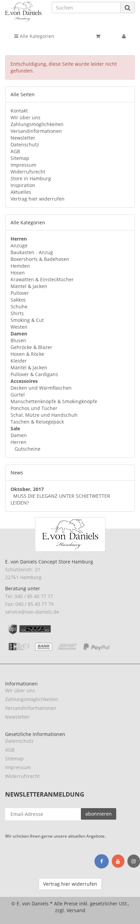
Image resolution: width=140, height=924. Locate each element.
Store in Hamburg (31, 178)
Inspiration (23, 185)
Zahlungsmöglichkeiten (37, 124)
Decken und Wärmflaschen (41, 388)
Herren (19, 442)
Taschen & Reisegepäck (37, 421)
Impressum (23, 165)
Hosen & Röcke (27, 354)
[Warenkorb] (98, 36)
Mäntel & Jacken (29, 286)
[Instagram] (133, 861)
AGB (15, 151)
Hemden (20, 266)
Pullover (20, 293)
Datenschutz (25, 144)
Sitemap (20, 158)
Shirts (17, 313)
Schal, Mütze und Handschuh (44, 415)
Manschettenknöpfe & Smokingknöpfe (54, 401)
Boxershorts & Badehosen (40, 259)
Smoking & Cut (27, 320)
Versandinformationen (36, 131)
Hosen (18, 272)
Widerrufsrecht (28, 171)
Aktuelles (21, 192)
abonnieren (98, 813)
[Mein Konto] (124, 36)
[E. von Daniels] (23, 12)
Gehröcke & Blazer (31, 347)
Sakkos (18, 299)
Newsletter (23, 138)
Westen (19, 327)
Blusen (18, 340)
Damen (19, 435)
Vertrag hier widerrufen (38, 199)
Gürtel (18, 394)
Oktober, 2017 (27, 489)
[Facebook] (101, 861)
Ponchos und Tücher (34, 408)
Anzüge (19, 245)
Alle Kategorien (36, 36)
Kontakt (19, 110)
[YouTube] (118, 861)
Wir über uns (25, 117)
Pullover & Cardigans (34, 374)
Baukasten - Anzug (32, 252)
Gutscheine (26, 449)
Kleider (19, 360)
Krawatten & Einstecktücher (42, 279)
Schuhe (19, 306)
